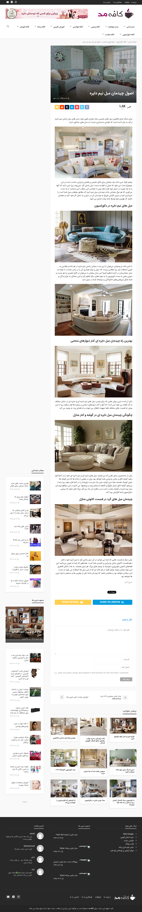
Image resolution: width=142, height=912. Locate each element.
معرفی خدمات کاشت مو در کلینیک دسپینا (19, 581)
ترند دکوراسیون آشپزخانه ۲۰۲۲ (65, 770)
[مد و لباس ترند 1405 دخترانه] (35, 542)
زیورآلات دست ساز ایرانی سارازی (66, 862)
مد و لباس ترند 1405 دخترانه (20, 541)
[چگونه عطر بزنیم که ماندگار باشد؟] (35, 499)
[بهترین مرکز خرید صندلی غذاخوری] (64, 726)
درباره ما (133, 2)
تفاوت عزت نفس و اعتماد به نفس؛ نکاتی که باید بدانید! (19, 769)
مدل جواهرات (113, 27)
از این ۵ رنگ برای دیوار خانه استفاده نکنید (125, 771)
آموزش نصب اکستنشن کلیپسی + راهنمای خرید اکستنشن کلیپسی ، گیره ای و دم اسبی (19, 675)
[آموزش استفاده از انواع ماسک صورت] (35, 785)
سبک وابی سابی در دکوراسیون (95, 800)
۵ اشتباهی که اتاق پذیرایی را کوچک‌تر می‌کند (65, 801)
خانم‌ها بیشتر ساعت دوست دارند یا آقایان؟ (20, 568)
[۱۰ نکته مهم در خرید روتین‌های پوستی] (35, 726)
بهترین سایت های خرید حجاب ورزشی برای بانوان (19, 484)
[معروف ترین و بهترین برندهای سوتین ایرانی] (35, 755)
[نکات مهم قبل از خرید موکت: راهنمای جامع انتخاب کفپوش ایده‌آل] (93, 727)
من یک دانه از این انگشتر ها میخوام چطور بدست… (19, 838)
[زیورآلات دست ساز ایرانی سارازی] (84, 861)
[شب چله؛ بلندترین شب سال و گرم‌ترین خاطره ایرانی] (35, 657)
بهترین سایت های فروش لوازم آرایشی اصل (27, 633)
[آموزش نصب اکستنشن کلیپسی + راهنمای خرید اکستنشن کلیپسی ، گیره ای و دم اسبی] (35, 673)
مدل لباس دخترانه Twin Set (67, 835)
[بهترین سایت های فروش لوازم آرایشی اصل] (25, 625)
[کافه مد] (115, 13)
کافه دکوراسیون (128, 34)
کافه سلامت (109, 34)
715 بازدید (25, 639)
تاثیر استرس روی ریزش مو (19, 554)
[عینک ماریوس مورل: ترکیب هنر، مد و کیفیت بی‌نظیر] (35, 739)
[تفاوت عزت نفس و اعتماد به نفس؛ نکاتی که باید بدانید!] (35, 769)
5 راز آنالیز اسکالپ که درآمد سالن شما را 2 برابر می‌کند (19, 513)
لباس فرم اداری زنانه (126, 847)
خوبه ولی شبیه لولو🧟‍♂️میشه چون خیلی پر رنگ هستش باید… (20, 874)
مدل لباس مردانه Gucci (69, 875)
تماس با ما (106, 2)
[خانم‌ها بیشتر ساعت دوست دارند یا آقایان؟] (35, 569)
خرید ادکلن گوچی (127, 837)
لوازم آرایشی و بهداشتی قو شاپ (122, 850)
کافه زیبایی (95, 27)
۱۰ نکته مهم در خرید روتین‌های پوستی (21, 724)
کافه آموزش (24, 27)
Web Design (128, 834)
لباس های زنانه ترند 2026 (21, 527)
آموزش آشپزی (58, 27)
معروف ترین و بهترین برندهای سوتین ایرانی (20, 754)
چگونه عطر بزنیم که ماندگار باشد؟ (21, 498)
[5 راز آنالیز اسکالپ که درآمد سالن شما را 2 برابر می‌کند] (35, 513)
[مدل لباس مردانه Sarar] (84, 847)
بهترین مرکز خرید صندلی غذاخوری (64, 738)
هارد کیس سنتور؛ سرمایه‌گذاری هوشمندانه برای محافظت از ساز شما (19, 710)
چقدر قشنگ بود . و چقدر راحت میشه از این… (21, 861)
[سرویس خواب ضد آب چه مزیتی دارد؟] (93, 758)
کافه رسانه (41, 27)
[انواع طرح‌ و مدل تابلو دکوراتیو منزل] (123, 726)
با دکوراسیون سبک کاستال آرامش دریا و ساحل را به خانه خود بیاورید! (123, 802)
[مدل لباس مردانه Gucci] (84, 874)
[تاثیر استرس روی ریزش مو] (35, 556)
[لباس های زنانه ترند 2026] (35, 529)
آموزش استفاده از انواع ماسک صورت (20, 783)
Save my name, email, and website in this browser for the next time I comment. (93, 673)
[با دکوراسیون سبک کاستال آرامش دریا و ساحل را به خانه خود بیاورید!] (123, 788)
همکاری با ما (117, 2)
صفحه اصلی (132, 42)
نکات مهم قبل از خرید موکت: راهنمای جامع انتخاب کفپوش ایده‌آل (95, 741)
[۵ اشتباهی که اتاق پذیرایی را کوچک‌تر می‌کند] (64, 788)
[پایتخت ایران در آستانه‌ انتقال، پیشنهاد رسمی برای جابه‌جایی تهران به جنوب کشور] (35, 692)
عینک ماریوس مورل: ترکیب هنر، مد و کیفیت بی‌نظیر (19, 740)
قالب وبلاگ (129, 844)
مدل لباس (130, 27)
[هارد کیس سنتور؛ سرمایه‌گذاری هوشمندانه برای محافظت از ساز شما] (35, 710)
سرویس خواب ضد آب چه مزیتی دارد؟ (94, 772)
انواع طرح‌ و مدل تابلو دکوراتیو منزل (124, 738)
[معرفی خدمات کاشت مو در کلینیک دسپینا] (35, 583)
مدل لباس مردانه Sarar (69, 848)
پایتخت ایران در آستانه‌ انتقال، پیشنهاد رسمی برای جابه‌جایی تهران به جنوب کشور (20, 693)
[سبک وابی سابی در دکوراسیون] (93, 788)
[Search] (8, 26)
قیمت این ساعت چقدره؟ (23, 849)
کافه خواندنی (78, 27)
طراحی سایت (129, 840)
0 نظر (54, 98)
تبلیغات (127, 2)
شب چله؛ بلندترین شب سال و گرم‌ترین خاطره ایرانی (19, 658)
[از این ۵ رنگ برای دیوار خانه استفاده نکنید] (123, 758)
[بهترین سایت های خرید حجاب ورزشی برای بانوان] (35, 485)
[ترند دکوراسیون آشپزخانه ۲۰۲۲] (64, 758)
